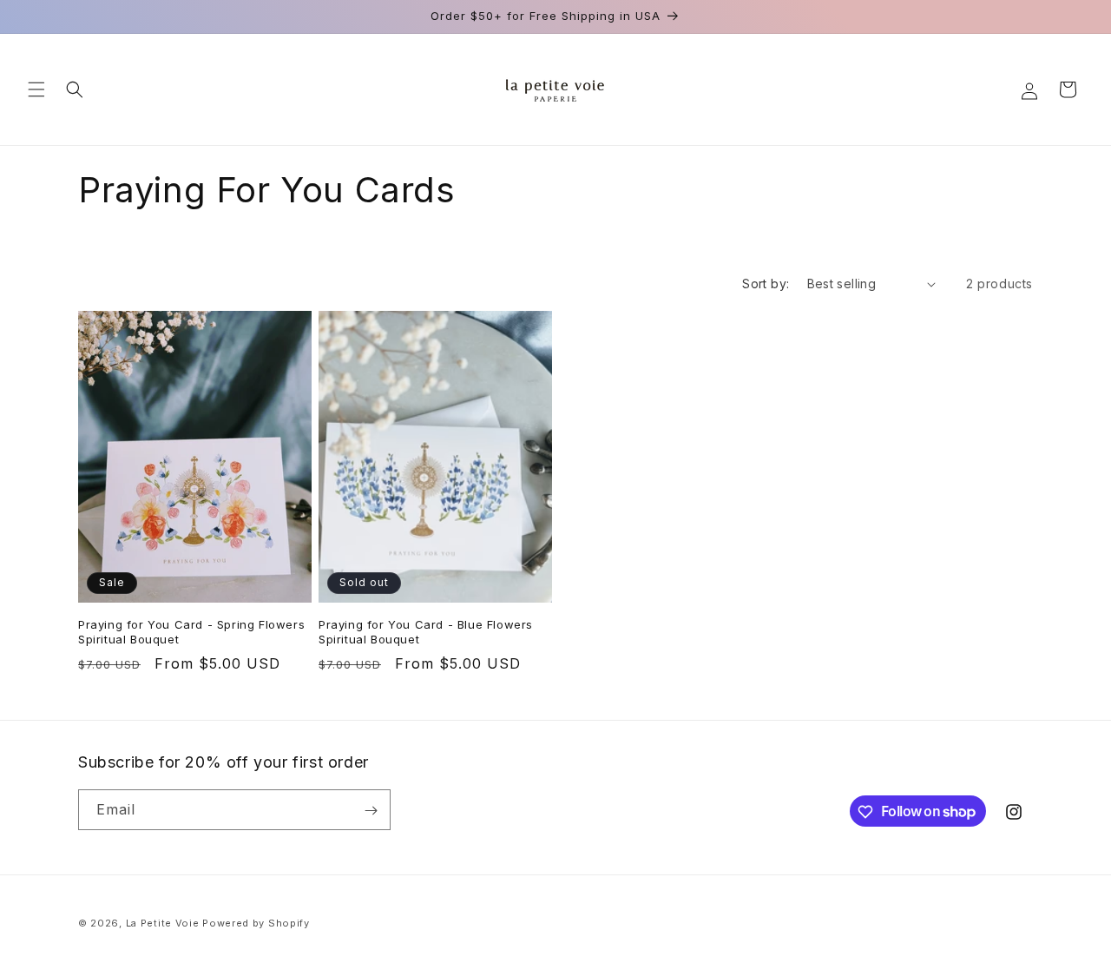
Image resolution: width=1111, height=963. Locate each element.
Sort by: (765, 283)
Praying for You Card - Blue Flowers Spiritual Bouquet (426, 631)
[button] (36, 89)
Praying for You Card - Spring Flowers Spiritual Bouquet (191, 631)
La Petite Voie (163, 923)
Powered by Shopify (256, 923)
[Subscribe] (371, 810)
